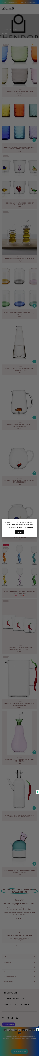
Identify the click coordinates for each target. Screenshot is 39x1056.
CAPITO (19, 532)
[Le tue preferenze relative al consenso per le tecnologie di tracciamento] (36, 792)
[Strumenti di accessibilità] (36, 1029)
